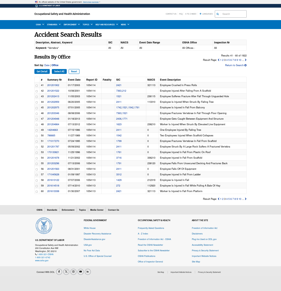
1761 (136, 107)
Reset (74, 71)
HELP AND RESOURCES (105, 24)
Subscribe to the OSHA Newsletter (154, 250)
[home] (44, 225)
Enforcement (68, 209)
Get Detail (42, 71)
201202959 (53, 101)
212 (124, 90)
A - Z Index (143, 233)
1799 (118, 141)
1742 (118, 107)
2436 (118, 118)
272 (118, 185)
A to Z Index (190, 13)
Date (46, 65)
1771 (124, 118)
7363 (118, 90)
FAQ (181, 13)
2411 (118, 101)
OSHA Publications (146, 255)
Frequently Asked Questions (151, 227)
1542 (130, 107)
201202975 (53, 107)
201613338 (53, 191)
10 (240, 60)
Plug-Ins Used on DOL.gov (204, 239)
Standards (52, 209)
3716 (118, 157)
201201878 (53, 157)
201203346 (53, 113)
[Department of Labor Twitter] (66, 272)
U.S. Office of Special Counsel (98, 255)
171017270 (53, 141)
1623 (118, 124)
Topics (82, 209)
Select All (59, 71)
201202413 (53, 96)
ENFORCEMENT (70, 24)
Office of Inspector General (150, 261)
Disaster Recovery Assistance (97, 233)
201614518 (53, 185)
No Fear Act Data (92, 250)
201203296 (53, 163)
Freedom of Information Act (204, 227)
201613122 (53, 180)
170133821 (53, 152)
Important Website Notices (204, 255)
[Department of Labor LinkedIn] (88, 272)
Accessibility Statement (202, 244)
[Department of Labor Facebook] (59, 272)
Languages (207, 13)
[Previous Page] (218, 60)
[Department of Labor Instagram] (73, 272)
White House (90, 227)
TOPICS (86, 24)
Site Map (196, 261)
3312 (118, 174)
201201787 (53, 146)
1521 (118, 96)
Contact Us (171, 13)
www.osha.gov (41, 260)
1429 (118, 180)
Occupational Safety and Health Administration (62, 14)
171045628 (53, 174)
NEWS (123, 24)
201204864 (53, 124)
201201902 (53, 85)
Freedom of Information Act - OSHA (154, 239)
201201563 (53, 168)
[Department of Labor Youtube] (81, 272)
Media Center (96, 209)
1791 (118, 163)
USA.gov (88, 244)
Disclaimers (197, 233)
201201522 (53, 90)
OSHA (38, 24)
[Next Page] (246, 60)
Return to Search (234, 65)
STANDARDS (52, 24)
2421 (118, 85)
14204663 (52, 129)
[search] (218, 13)
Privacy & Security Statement (205, 250)
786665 (51, 135)
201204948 (53, 118)
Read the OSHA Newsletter (150, 244)
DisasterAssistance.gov (94, 239)
